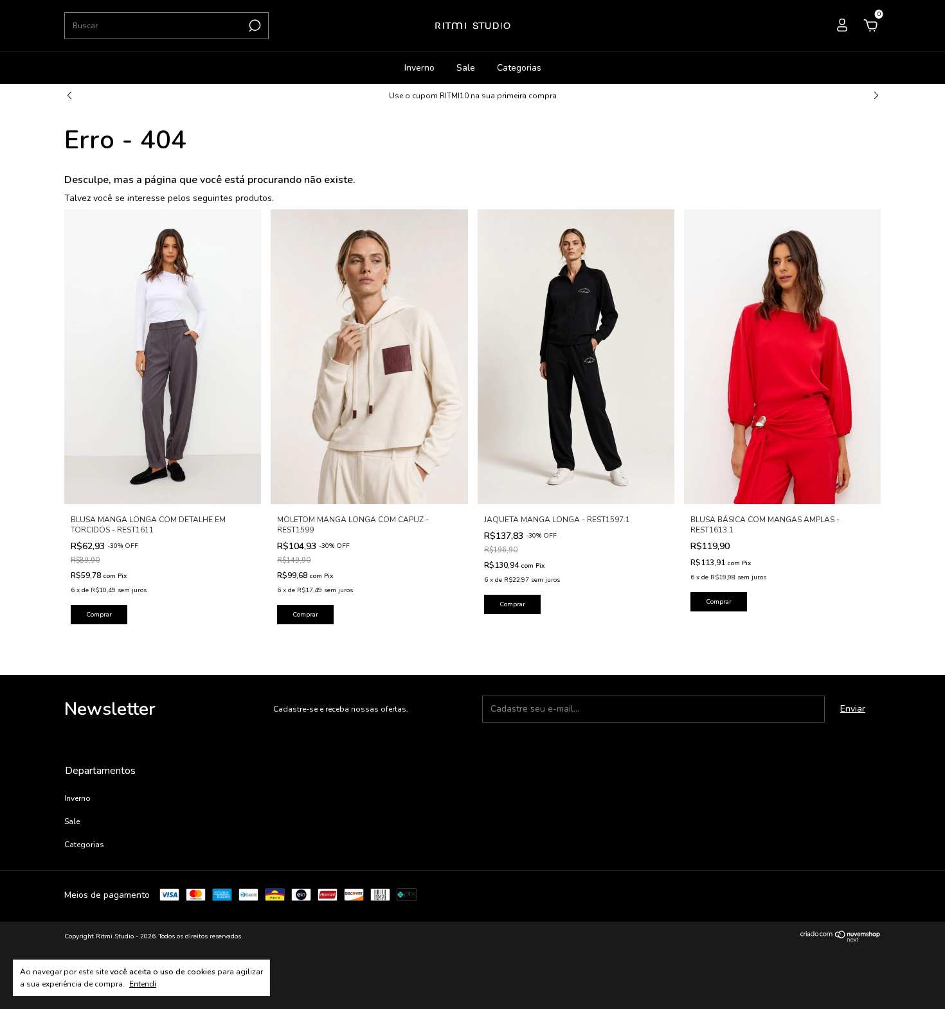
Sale (465, 68)
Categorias (519, 68)
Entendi (142, 984)
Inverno (419, 68)
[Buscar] (254, 26)
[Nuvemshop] (840, 940)
